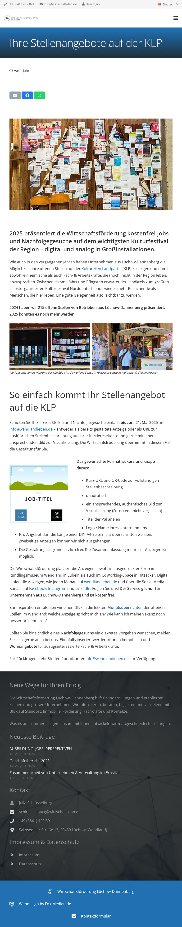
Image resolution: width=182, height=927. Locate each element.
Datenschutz (30, 864)
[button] (168, 4)
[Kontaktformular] (76, 916)
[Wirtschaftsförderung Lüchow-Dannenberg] (52, 891)
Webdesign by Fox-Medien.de (42, 903)
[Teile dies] (27, 95)
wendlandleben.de (100, 581)
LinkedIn (82, 588)
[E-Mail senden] (15, 95)
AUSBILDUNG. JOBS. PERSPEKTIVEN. (41, 748)
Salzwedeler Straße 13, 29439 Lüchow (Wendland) (63, 829)
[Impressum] (14, 855)
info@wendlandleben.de (31, 429)
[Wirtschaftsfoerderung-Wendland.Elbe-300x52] (21, 18)
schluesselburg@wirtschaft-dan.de (50, 811)
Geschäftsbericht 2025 (29, 760)
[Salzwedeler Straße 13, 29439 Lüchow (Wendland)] (14, 830)
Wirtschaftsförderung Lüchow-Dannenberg (95, 891)
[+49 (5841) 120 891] (14, 821)
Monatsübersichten (125, 607)
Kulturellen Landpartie (102, 268)
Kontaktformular (96, 916)
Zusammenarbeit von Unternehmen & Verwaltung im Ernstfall (64, 772)
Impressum (29, 855)
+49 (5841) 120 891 (35, 820)
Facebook (37, 588)
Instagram (57, 588)
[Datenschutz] (14, 864)
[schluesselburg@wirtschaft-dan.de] (14, 812)
